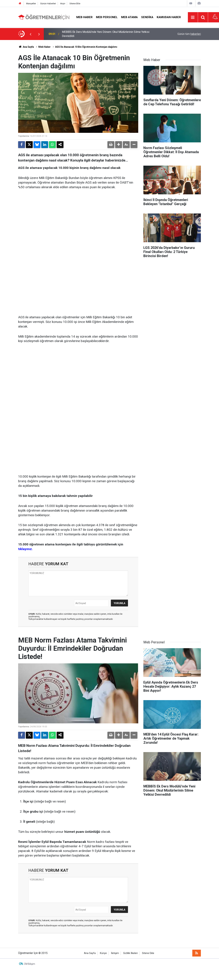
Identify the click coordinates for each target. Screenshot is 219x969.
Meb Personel (107, 17)
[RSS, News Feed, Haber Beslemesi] (196, 953)
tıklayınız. (25, 549)
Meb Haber (84, 17)
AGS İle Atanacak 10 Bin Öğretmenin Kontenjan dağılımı (86, 46)
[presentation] (30, 34)
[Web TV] (191, 3)
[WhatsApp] (52, 144)
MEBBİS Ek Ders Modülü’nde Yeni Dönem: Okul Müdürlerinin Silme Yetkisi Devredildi (105, 34)
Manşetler (31, 3)
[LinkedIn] (44, 144)
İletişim (115, 953)
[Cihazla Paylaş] (60, 144)
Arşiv (62, 3)
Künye (103, 953)
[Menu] (193, 17)
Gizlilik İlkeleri (130, 953)
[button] (118, 144)
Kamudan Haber (169, 17)
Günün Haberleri (48, 3)
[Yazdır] (110, 144)
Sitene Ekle (74, 3)
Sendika (147, 17)
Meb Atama (129, 17)
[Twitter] (29, 144)
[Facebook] (21, 144)
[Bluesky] (37, 144)
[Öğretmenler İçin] (43, 17)
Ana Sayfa (28, 46)
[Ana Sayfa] (20, 3)
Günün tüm (189, 34)
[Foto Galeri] (199, 3)
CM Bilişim (29, 964)
